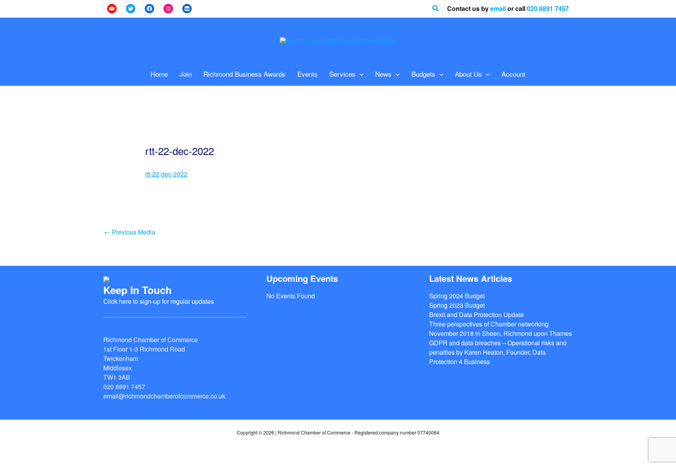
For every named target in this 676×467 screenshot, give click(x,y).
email (498, 8)
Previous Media (129, 231)
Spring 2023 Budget (457, 305)
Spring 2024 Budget (457, 295)
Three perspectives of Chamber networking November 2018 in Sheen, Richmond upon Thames (500, 328)
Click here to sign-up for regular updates (158, 301)
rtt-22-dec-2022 (166, 174)
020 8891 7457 (548, 8)
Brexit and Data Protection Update (476, 314)
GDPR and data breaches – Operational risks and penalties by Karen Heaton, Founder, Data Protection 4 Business (497, 352)
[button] (435, 9)
